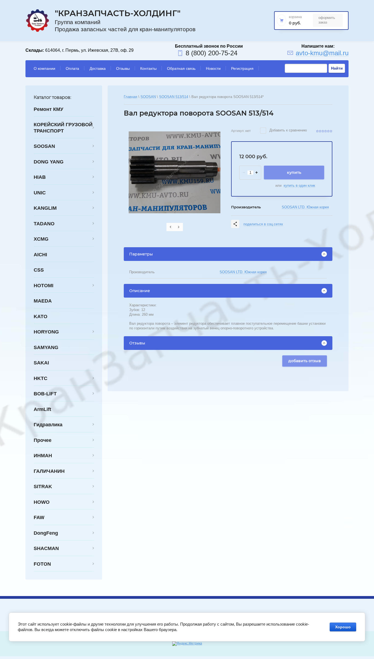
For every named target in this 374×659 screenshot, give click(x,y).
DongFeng (46, 533)
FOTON (42, 564)
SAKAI (41, 363)
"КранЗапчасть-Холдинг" (117, 13)
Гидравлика (48, 424)
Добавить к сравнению (287, 130)
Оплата (72, 68)
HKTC (40, 378)
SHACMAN (46, 548)
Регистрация (242, 68)
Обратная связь (181, 68)
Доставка (98, 68)
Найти (337, 68)
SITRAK (43, 486)
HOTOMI (43, 285)
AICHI (40, 254)
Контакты (148, 68)
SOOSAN (44, 146)
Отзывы (123, 68)
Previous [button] (170, 227)
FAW (39, 517)
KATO (40, 316)
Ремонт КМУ (48, 109)
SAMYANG (46, 347)
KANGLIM (45, 208)
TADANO (44, 223)
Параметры (141, 254)
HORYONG (46, 332)
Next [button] (179, 227)
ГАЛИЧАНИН (49, 471)
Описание (139, 290)
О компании (44, 68)
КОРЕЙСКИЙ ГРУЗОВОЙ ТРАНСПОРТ (63, 128)
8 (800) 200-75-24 (211, 53)
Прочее (42, 440)
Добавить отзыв (304, 360)
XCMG (41, 239)
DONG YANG (49, 162)
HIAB (40, 177)
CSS (39, 270)
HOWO (42, 502)
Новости (213, 68)
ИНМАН (43, 455)
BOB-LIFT (45, 393)
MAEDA (43, 301)
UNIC (40, 192)
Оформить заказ (326, 20)
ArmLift (42, 409)
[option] (174, 172)
